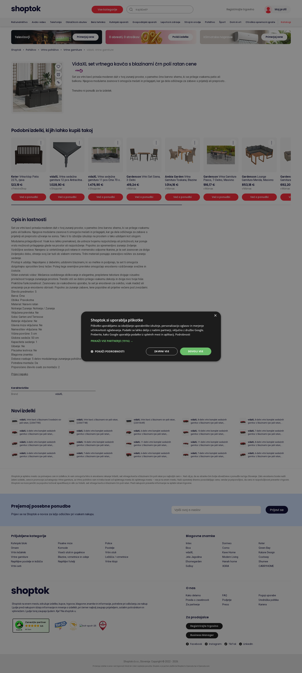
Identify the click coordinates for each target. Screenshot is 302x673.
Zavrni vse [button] (161, 351)
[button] (151, 340)
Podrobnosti (182, 334)
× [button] (215, 315)
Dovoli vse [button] (195, 351)
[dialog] (151, 336)
